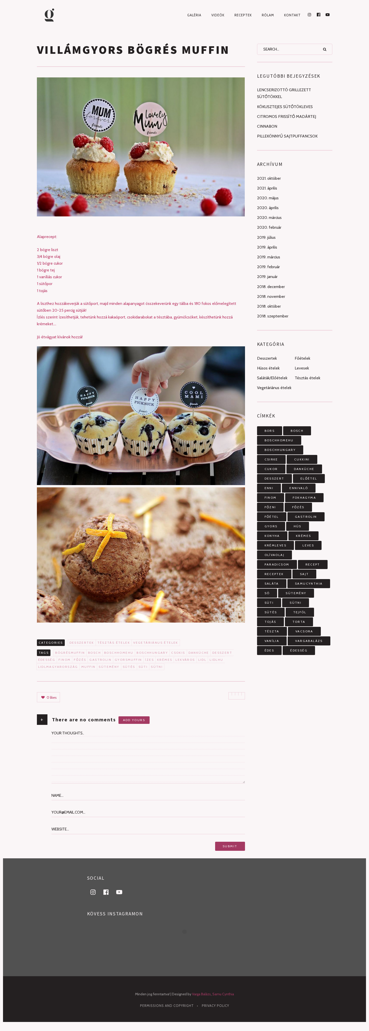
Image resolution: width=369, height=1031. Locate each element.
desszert (222, 652)
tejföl (299, 612)
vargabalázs (309, 641)
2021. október (269, 178)
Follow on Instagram (187, 941)
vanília (272, 641)
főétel (272, 517)
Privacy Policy (215, 1006)
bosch (94, 652)
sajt (304, 574)
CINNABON (267, 126)
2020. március (269, 217)
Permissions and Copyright (167, 1006)
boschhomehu (118, 652)
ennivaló (298, 488)
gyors (271, 526)
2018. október (269, 306)
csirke (271, 459)
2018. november (271, 296)
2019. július (266, 237)
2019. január (267, 276)
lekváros (185, 660)
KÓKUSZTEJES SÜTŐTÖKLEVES (285, 106)
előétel (308, 478)
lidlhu (216, 660)
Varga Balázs (201, 994)
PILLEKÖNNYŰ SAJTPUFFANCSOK (287, 136)
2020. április (268, 207)
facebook (109, 892)
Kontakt (292, 15)
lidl (202, 660)
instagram (96, 892)
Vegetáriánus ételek (155, 642)
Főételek (302, 358)
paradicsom (277, 564)
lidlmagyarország (58, 667)
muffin (88, 667)
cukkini (302, 459)
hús (297, 526)
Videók (217, 15)
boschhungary (152, 652)
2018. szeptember (272, 316)
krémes (164, 660)
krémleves (276, 545)
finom (64, 660)
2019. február (268, 266)
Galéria (194, 15)
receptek (274, 574)
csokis (178, 652)
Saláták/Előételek (272, 378)
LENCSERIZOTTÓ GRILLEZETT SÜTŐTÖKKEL (284, 93)
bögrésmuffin (70, 652)
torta (298, 622)
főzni (270, 507)
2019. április (267, 247)
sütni (157, 667)
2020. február (269, 227)
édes (269, 650)
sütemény (109, 667)
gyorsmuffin (128, 660)
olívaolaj (275, 555)
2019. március (268, 257)
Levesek (302, 368)
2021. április (267, 188)
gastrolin (100, 660)
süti (143, 667)
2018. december (271, 286)
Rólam (268, 15)
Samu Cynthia (223, 994)
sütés (129, 667)
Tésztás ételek (113, 642)
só (267, 593)
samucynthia (309, 583)
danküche (199, 652)
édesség (46, 660)
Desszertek (82, 642)
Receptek (243, 15)
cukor (271, 469)
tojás (270, 622)
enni (269, 488)
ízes (149, 660)
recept (312, 564)
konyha (272, 536)
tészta (272, 631)
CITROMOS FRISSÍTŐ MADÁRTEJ (286, 116)
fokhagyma (304, 497)
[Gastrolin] (58, 15)
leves (308, 545)
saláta (272, 583)
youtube (122, 892)
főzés (80, 660)
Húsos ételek (268, 368)
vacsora (304, 631)
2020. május (268, 198)
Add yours (134, 720)
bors (270, 431)
